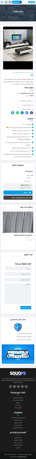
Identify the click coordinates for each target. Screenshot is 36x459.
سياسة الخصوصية (18, 427)
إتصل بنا (18, 447)
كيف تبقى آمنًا (18, 442)
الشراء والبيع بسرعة (18, 400)
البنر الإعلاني (18, 405)
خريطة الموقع (18, 422)
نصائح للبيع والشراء (18, 397)
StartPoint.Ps (22, 456)
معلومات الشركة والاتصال (18, 417)
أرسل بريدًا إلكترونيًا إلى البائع (20, 197)
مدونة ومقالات (18, 420)
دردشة (26, 192)
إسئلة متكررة (18, 437)
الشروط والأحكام (18, 445)
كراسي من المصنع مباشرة (23, 235)
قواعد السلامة (18, 440)
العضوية (18, 402)
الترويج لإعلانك (18, 407)
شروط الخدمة (18, 425)
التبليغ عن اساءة (26, 105)
